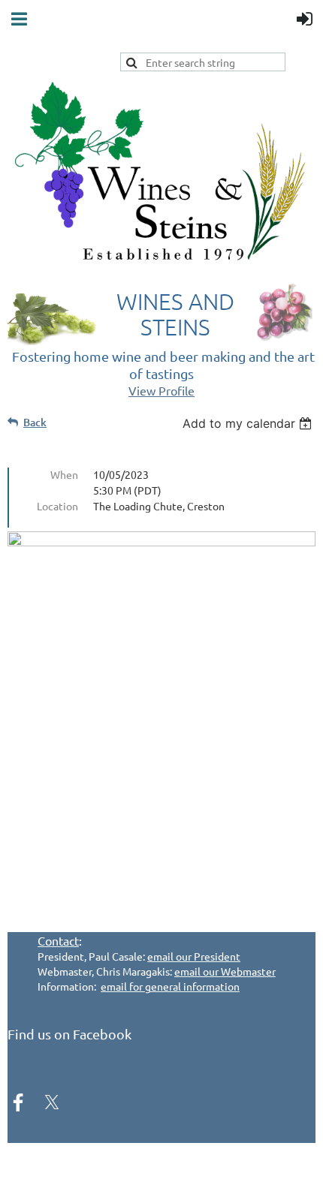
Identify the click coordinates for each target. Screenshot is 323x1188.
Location (57, 506)
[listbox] (249, 423)
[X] (51, 1102)
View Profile (161, 390)
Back (35, 422)
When (64, 474)
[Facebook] (18, 1102)
